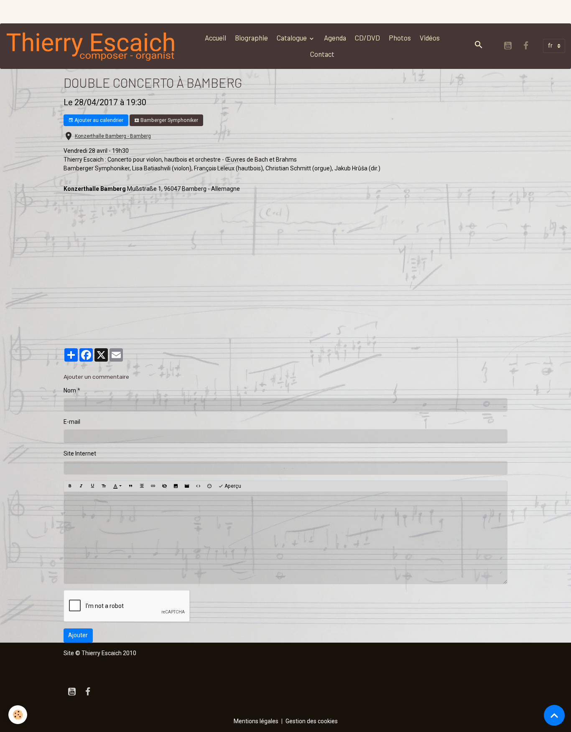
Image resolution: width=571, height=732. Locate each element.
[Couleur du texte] (117, 486)
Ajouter (78, 635)
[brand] (93, 46)
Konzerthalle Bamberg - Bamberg (113, 136)
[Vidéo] (187, 486)
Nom (70, 390)
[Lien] (153, 486)
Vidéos (430, 37)
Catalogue (292, 37)
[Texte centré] (142, 486)
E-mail (72, 421)
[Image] (175, 486)
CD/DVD (367, 37)
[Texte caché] (164, 486)
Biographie (251, 37)
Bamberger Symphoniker (168, 120)
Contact (322, 54)
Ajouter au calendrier (98, 120)
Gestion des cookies (312, 721)
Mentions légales (256, 721)
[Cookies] (17, 714)
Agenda (335, 37)
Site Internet (80, 453)
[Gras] (70, 486)
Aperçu (232, 486)
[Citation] (130, 486)
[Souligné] (92, 486)
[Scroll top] (554, 715)
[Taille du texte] (104, 486)
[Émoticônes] (209, 486)
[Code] (198, 486)
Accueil (215, 37)
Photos (400, 37)
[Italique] (81, 486)
